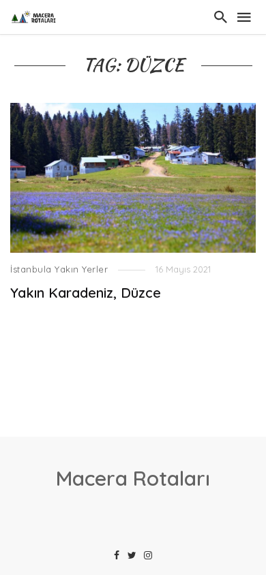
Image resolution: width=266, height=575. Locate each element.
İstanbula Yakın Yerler (59, 269)
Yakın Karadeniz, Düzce (85, 292)
